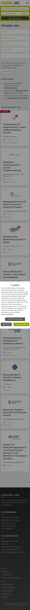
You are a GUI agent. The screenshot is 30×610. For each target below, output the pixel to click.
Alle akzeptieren (21, 324)
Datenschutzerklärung (7, 314)
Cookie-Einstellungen (15, 319)
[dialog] (15, 305)
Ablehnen (6, 324)
